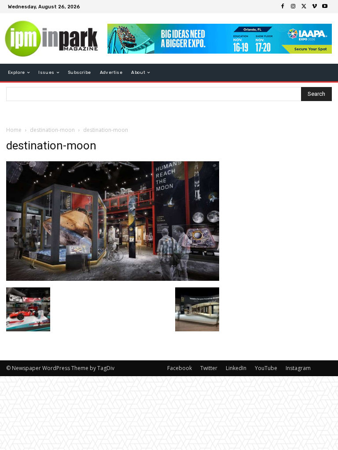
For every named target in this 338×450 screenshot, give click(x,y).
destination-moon (52, 130)
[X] (303, 6)
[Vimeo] (314, 6)
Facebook (179, 368)
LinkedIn (236, 368)
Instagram (298, 368)
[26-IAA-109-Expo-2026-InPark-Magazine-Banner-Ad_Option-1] (219, 39)
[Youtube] (325, 6)
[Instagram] (293, 6)
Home (14, 130)
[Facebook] (282, 6)
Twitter (208, 368)
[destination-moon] (112, 278)
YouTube (266, 368)
